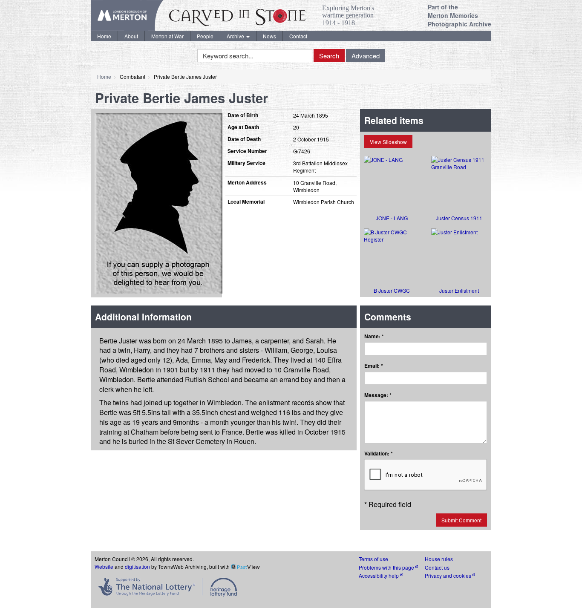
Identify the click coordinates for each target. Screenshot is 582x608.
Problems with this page (387, 567)
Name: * (374, 336)
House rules (439, 558)
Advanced (366, 55)
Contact (298, 36)
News (269, 36)
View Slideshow (388, 141)
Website (104, 566)
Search (329, 55)
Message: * (378, 395)
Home (104, 36)
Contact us (437, 567)
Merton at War (167, 36)
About (131, 36)
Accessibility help (379, 575)
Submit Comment (461, 520)
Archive (236, 36)
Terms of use (373, 558)
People (205, 36)
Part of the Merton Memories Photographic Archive (459, 15)
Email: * (373, 365)
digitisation (137, 566)
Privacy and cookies (449, 575)
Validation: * (378, 453)
